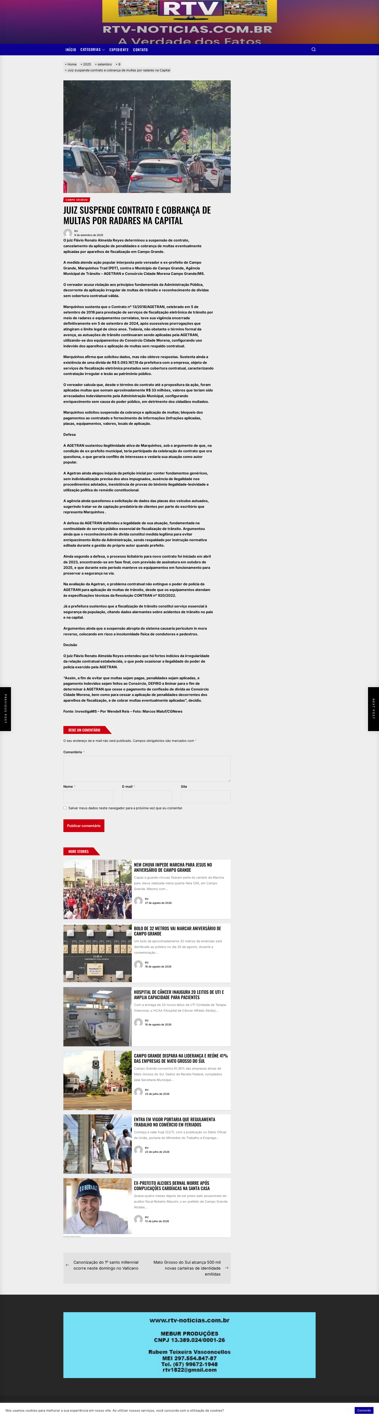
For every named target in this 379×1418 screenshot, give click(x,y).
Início (71, 49)
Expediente (119, 49)
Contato (140, 49)
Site (184, 786)
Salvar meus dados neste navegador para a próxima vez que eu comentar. (125, 808)
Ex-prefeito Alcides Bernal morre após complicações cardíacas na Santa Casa (172, 1185)
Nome (69, 786)
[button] (348, 1411)
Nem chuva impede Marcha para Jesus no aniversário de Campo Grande (173, 867)
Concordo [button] (364, 1410)
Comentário (74, 752)
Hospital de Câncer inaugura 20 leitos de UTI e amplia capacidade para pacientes (179, 994)
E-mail (128, 786)
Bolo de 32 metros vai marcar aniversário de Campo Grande (177, 931)
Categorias (90, 49)
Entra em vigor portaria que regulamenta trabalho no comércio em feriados (174, 1122)
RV (76, 231)
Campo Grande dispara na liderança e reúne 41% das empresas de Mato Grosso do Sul (181, 1058)
